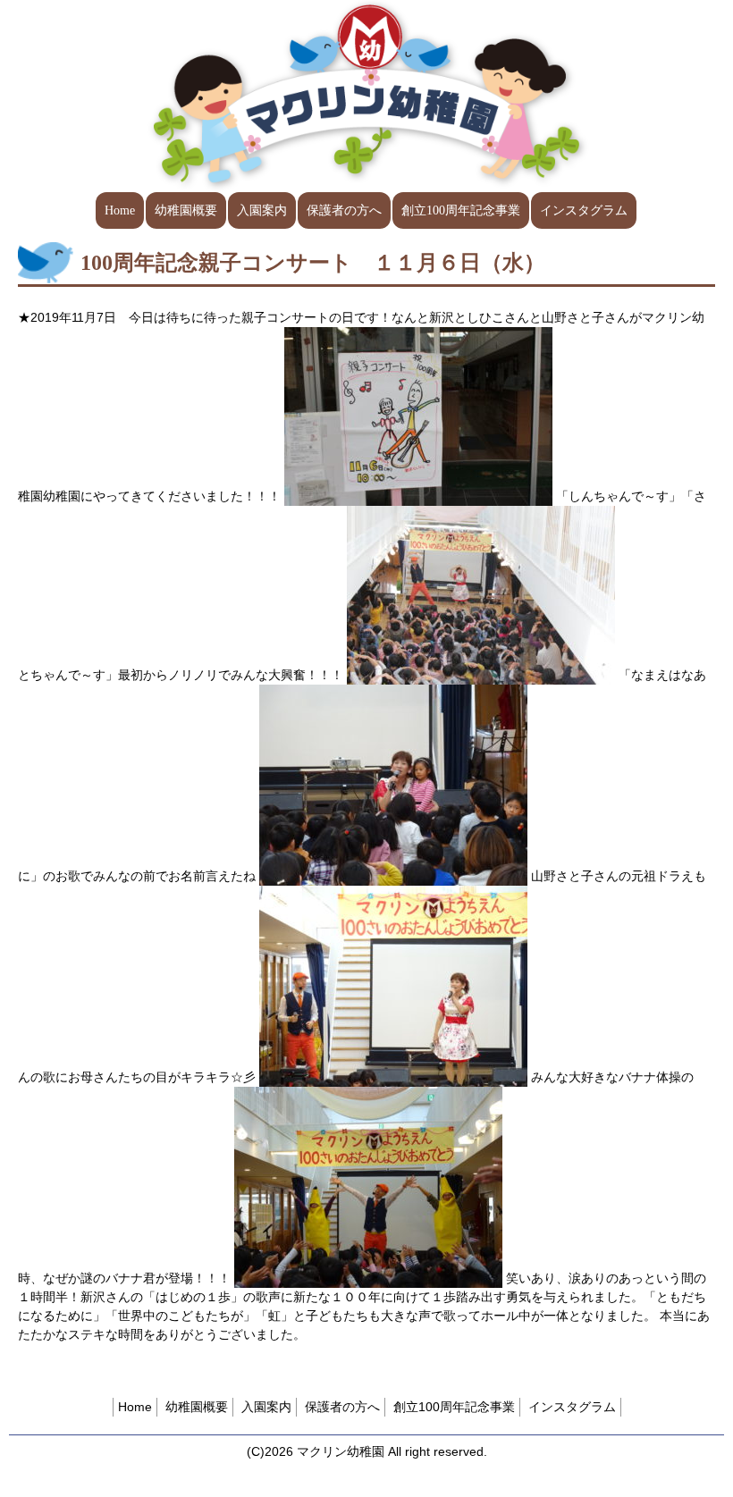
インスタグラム (584, 210)
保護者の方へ (344, 210)
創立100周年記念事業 (460, 210)
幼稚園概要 (186, 210)
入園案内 (262, 210)
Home (120, 210)
